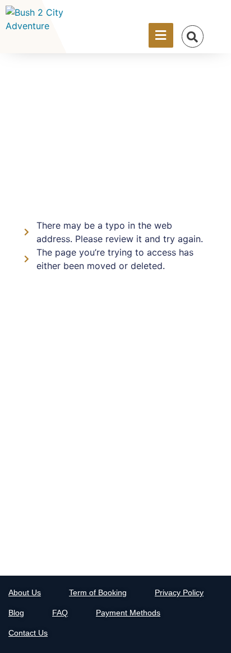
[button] (193, 37)
